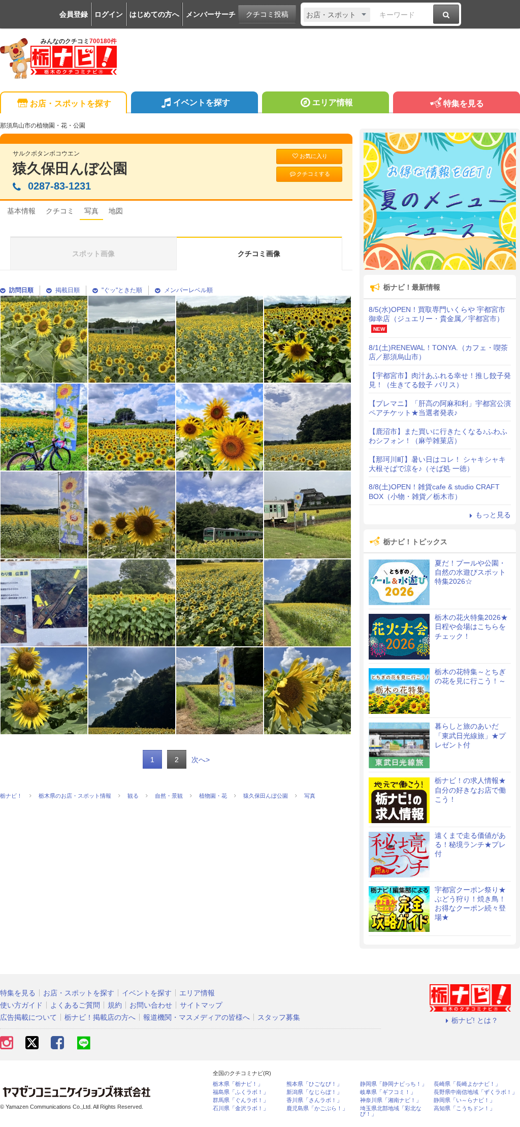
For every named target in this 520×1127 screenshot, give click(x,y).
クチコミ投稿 (267, 14)
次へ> (200, 760)
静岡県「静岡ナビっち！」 (393, 1084)
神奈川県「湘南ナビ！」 (390, 1100)
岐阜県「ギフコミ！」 (388, 1092)
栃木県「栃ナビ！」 (238, 1084)
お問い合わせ (150, 1005)
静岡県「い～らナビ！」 (464, 1100)
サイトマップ (201, 1005)
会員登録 (73, 14)
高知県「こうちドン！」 (464, 1108)
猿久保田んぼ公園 (70, 168)
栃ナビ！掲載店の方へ (100, 1017)
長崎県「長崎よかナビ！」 (467, 1084)
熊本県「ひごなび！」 (314, 1084)
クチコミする (313, 174)
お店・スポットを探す (70, 103)
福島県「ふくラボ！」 (241, 1092)
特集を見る (463, 103)
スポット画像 (93, 253)
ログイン (108, 14)
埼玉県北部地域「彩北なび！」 (390, 1111)
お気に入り (314, 156)
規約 (115, 1005)
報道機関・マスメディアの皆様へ (196, 1017)
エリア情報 (332, 102)
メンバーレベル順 (188, 290)
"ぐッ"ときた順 (122, 290)
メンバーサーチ (211, 14)
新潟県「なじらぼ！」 (314, 1092)
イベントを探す (201, 102)
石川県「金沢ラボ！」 (241, 1108)
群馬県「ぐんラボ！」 (241, 1100)
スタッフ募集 (278, 1017)
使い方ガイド (21, 1005)
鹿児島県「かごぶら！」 (317, 1108)
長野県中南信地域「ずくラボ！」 (475, 1092)
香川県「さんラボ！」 (314, 1100)
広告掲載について (28, 1017)
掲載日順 (67, 290)
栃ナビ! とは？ (474, 1020)
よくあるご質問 (75, 1005)
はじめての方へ (154, 14)
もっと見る (493, 515)
